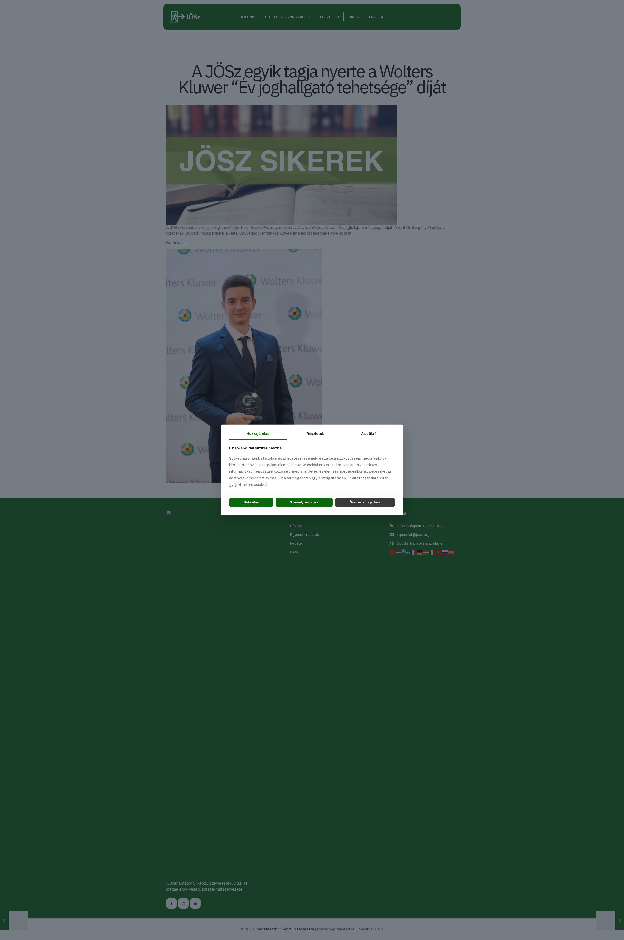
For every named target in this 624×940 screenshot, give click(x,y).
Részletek (315, 434)
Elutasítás (251, 502)
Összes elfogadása (365, 502)
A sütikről (369, 434)
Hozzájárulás (258, 434)
